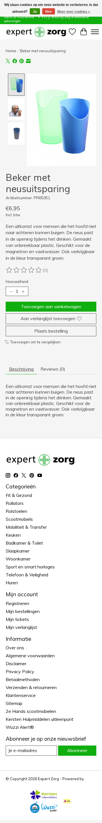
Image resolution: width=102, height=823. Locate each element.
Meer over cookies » (73, 12)
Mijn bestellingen (23, 611)
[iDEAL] (67, 801)
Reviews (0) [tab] (53, 369)
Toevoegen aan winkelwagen (51, 306)
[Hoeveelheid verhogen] (23, 291)
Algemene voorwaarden (30, 655)
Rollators (15, 503)
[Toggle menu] (95, 31)
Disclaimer (16, 663)
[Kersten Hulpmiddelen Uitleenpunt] (43, 798)
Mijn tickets (17, 619)
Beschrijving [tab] (21, 369)
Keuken (13, 535)
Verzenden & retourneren (31, 687)
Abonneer (77, 750)
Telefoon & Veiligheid (27, 575)
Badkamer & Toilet (24, 543)
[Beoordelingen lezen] (24, 270)
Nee (48, 12)
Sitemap (14, 703)
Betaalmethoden (23, 679)
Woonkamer (18, 559)
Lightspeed (16, 783)
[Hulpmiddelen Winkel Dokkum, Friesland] (36, 31)
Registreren (17, 603)
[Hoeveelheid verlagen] (11, 291)
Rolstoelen (16, 511)
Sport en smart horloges (30, 567)
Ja (35, 12)
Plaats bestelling (51, 331)
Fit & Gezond (19, 495)
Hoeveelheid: (17, 281)
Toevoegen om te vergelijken (35, 342)
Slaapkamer (17, 551)
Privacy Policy (20, 671)
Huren (12, 582)
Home (11, 51)
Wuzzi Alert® (20, 727)
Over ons (15, 647)
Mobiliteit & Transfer (26, 527)
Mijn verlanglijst (21, 627)
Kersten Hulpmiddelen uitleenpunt (39, 719)
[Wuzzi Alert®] (43, 811)
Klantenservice (21, 695)
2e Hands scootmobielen (31, 711)
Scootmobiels (19, 519)
